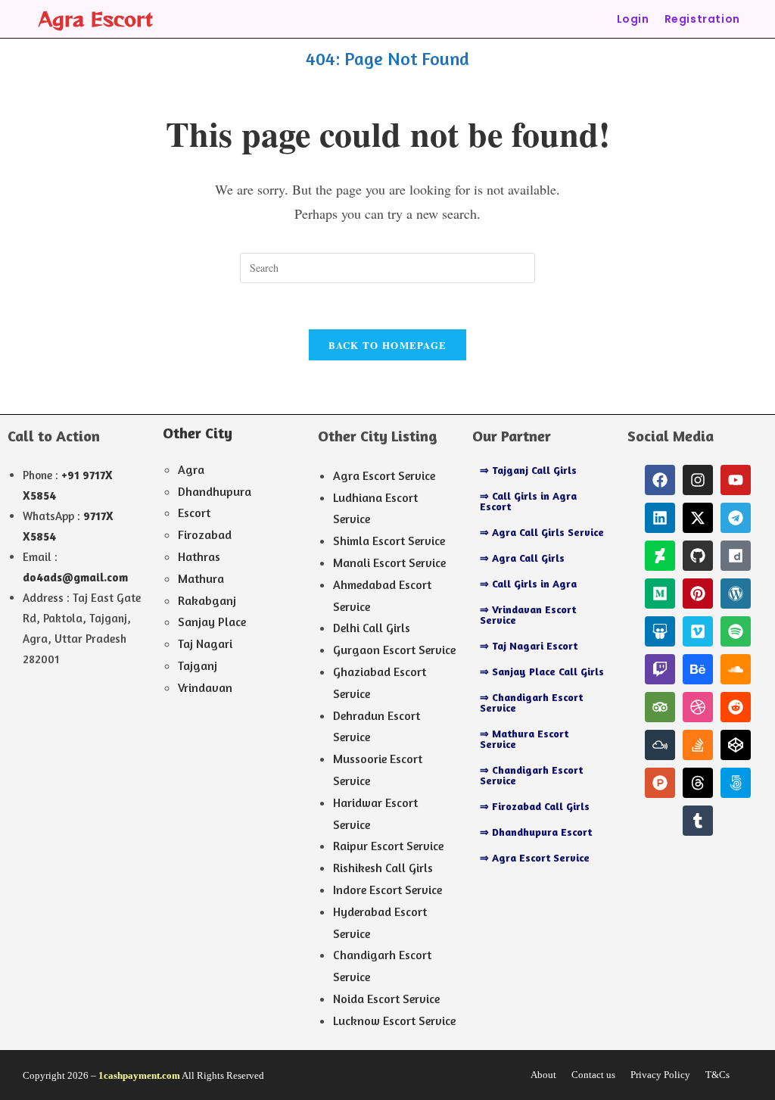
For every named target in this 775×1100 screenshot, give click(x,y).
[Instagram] (698, 480)
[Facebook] (660, 480)
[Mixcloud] (660, 745)
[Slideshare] (660, 631)
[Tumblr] (698, 821)
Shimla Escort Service (389, 540)
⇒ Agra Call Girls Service (542, 531)
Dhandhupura (214, 491)
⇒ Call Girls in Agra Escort (528, 501)
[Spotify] (736, 631)
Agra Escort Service (384, 475)
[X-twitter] (698, 518)
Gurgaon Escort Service (394, 649)
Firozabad (205, 534)
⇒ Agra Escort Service (535, 857)
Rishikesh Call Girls (383, 867)
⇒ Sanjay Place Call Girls (542, 671)
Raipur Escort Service (388, 845)
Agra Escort (96, 18)
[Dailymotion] (736, 556)
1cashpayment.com (139, 1075)
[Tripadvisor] (660, 707)
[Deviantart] (660, 556)
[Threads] (698, 783)
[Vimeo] (698, 631)
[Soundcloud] (736, 669)
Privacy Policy (660, 1074)
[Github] (698, 556)
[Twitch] (660, 669)
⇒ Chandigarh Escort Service (531, 702)
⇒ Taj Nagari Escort (528, 645)
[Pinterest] (698, 593)
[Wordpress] (736, 593)
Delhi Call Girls (371, 627)
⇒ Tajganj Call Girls (528, 469)
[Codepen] (736, 745)
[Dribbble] (698, 707)
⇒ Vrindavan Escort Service (528, 614)
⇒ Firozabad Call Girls (535, 805)
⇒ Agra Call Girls (522, 557)
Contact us (593, 1074)
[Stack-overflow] (698, 745)
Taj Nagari (205, 643)
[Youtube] (736, 480)
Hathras (199, 556)
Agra (191, 469)
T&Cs (717, 1074)
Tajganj (197, 665)
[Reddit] (736, 707)
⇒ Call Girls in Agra (528, 583)
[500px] (736, 783)
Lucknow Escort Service (394, 1020)
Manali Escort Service (389, 562)
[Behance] (698, 669)
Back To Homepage (387, 345)
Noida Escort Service (386, 998)
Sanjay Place (212, 621)
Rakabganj (207, 600)
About (543, 1074)
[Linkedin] (660, 518)
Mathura (201, 578)
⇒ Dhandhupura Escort (536, 831)
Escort (194, 512)
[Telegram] (736, 518)
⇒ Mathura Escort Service (524, 738)
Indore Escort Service (387, 889)
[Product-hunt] (660, 783)
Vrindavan (205, 687)
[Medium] (660, 593)
